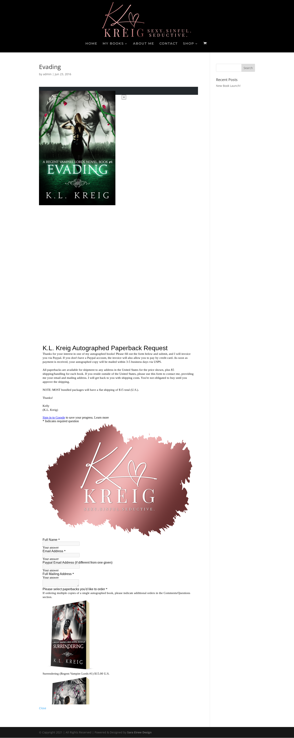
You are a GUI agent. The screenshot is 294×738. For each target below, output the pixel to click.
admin (47, 74)
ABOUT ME (143, 43)
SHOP (188, 43)
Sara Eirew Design (139, 732)
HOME (91, 43)
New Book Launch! (228, 86)
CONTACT (168, 43)
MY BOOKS (113, 43)
